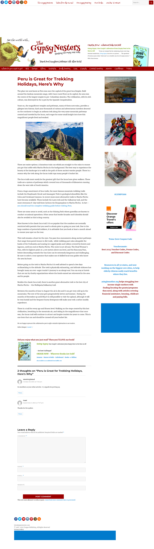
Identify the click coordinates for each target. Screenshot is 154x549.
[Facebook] (2, 2)
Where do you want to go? (12, 68)
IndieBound (59, 357)
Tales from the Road (64, 3)
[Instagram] (13, 2)
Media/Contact (113, 3)
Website (21, 485)
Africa (42, 68)
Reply (20, 393)
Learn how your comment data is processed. (60, 500)
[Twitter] (6, 2)
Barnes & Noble (49, 357)
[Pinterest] (17, 2)
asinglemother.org (110, 281)
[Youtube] (9, 2)
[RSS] (25, 2)
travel (29, 327)
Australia (52, 68)
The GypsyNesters (45, 3)
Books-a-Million (70, 357)
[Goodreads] (21, 2)
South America (64, 68)
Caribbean (119, 68)
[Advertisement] (77, 21)
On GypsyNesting (83, 3)
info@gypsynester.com (22, 525)
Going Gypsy (103, 53)
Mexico (109, 68)
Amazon (39, 357)
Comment (22, 436)
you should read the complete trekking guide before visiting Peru (44, 206)
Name (20, 466)
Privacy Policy (19, 529)
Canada (83, 68)
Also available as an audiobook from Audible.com (49, 360)
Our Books (98, 3)
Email (20, 476)
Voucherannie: (120, 246)
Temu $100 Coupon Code (120, 239)
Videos (129, 68)
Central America (96, 68)
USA (27, 68)
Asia (75, 68)
